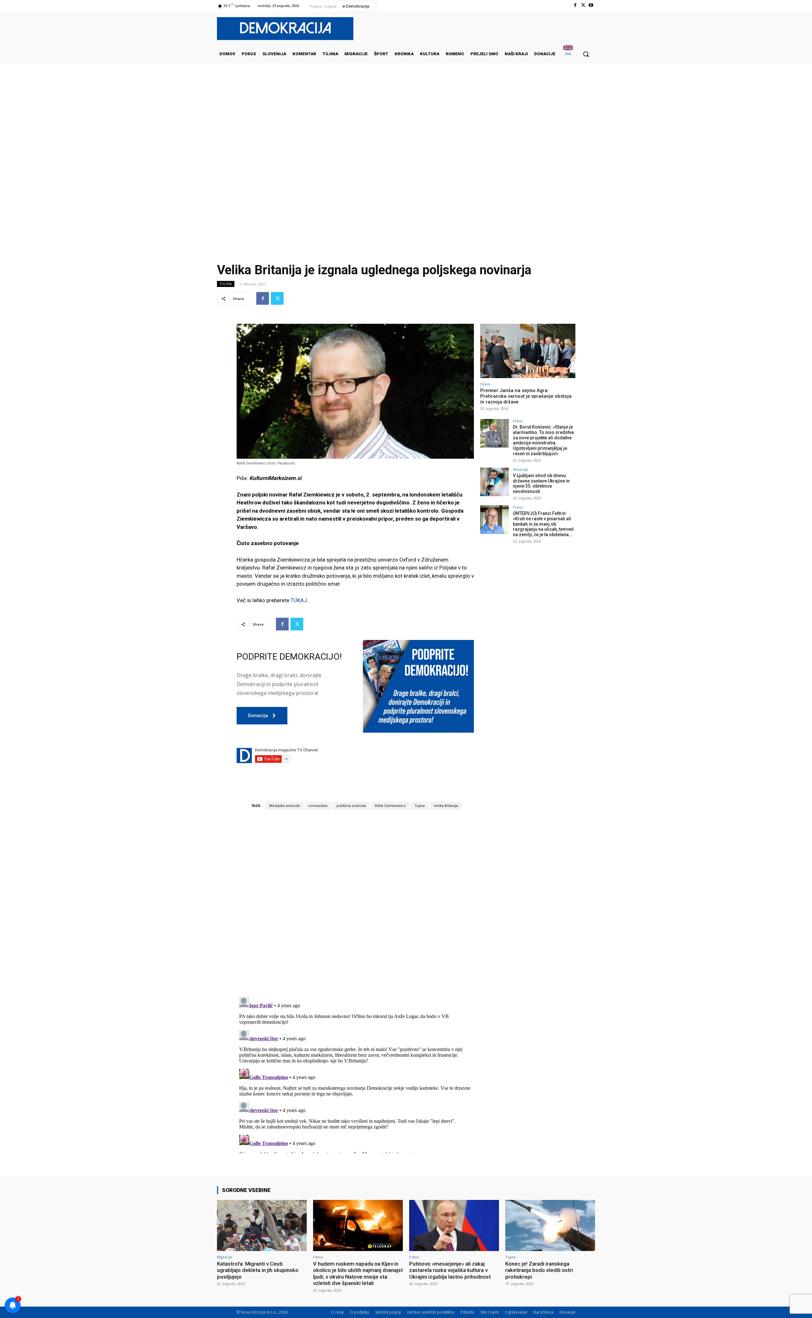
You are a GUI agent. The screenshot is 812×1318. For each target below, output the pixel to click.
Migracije (224, 1257)
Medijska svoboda (284, 806)
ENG (568, 54)
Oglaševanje (516, 1312)
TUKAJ (299, 600)
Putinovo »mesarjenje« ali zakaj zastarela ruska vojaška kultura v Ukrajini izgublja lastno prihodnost (450, 1270)
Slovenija (520, 469)
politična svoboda (351, 806)
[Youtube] (591, 5)
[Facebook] (575, 5)
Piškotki (467, 1312)
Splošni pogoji (388, 1312)
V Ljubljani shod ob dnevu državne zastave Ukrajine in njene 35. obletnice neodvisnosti (541, 483)
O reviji (337, 1312)
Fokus (485, 384)
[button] (586, 54)
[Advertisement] (406, 126)
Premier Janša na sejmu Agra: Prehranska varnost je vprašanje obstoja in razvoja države (526, 396)
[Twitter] (583, 5)
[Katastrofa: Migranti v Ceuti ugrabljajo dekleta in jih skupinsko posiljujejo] (262, 1225)
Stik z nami (489, 1312)
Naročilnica (543, 1312)
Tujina (225, 284)
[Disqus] (355, 903)
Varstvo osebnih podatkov (431, 1312)
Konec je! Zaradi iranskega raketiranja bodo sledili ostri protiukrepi (539, 1270)
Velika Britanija (446, 806)
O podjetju (359, 1312)
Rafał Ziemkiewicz (390, 806)
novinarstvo (318, 806)
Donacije (567, 1312)
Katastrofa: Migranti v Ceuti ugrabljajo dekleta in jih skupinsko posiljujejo (257, 1270)
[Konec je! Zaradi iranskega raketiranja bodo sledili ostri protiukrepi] (550, 1225)
